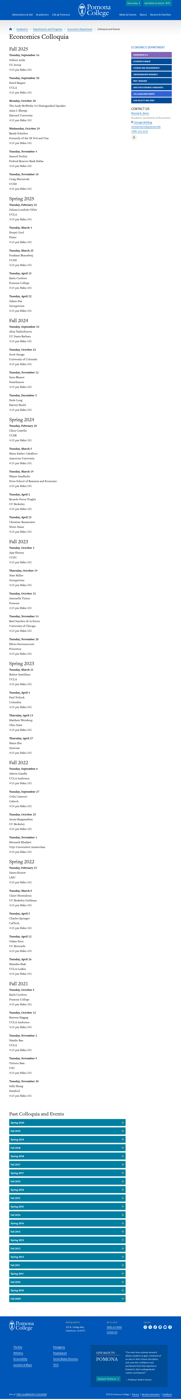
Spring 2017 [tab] (17, 1173)
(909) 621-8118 (139, 131)
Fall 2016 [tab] (15, 1181)
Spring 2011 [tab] (17, 1273)
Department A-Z (140, 54)
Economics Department (79, 29)
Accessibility (20, 1359)
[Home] (94, 10)
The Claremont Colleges (31, 1394)
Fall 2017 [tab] (15, 1164)
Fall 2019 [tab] (15, 1131)
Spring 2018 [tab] (17, 1156)
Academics (42, 14)
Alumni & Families (160, 14)
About (143, 14)
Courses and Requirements (146, 67)
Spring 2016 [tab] (17, 1189)
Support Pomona (107, 1378)
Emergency (59, 1347)
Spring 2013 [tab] (17, 1240)
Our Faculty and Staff (143, 100)
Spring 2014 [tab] (17, 1223)
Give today (132, 3)
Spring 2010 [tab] (17, 1290)
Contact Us (112, 1332)
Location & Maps (22, 1365)
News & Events (127, 14)
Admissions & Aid (22, 14)
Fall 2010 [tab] (15, 1282)
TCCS (55, 1365)
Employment (60, 1353)
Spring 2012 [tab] (17, 1257)
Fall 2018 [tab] (16, 1148)
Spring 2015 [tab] (17, 1206)
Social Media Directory (65, 1359)
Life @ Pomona (61, 14)
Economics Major (141, 61)
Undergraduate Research (145, 74)
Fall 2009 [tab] (16, 1298)
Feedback (167, 1394)
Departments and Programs (47, 29)
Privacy (135, 1394)
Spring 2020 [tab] (17, 1122)
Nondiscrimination (151, 1394)
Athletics (18, 1353)
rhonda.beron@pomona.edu (145, 126)
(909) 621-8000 (114, 1327)
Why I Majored (140, 80)
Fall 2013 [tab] (15, 1231)
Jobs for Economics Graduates (148, 87)
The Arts (17, 1347)
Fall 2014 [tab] (15, 1215)
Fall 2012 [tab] (15, 1248)
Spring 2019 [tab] (17, 1139)
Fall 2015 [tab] (15, 1198)
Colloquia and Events (144, 93)
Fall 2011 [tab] (15, 1265)
